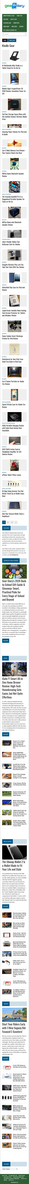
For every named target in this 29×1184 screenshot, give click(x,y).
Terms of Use (23, 1178)
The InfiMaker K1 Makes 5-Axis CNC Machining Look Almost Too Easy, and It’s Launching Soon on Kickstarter (19, 993)
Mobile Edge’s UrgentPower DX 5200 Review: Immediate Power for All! (14, 91)
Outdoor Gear (7, 23)
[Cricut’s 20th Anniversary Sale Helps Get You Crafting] (6, 984)
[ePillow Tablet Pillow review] (14, 470)
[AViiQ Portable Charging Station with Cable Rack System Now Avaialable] (14, 420)
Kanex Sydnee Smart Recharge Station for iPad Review (12, 337)
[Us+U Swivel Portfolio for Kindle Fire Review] (14, 376)
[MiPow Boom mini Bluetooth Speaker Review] (14, 217)
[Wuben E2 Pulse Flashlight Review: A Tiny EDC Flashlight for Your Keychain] (6, 778)
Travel (13, 423)
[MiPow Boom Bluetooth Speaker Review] (14, 168)
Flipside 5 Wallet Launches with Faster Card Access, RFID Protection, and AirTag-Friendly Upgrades (20, 1145)
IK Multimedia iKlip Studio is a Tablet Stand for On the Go (12, 66)
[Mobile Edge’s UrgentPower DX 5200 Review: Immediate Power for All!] (14, 83)
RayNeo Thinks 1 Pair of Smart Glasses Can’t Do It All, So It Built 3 (19, 962)
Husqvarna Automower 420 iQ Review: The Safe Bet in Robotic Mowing (19, 793)
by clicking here (14, 555)
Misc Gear (14, 26)
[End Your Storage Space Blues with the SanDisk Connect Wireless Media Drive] (14, 109)
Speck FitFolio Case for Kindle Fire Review (13, 405)
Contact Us (11, 1180)
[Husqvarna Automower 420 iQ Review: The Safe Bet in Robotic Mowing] (6, 795)
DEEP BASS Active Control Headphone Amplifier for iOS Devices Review (11, 452)
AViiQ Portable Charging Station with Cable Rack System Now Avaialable (13, 428)
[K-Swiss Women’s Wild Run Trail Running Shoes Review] (6, 786)
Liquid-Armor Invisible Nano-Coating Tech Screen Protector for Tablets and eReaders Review (14, 313)
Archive (5, 1180)
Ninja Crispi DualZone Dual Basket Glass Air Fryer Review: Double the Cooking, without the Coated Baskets (19, 944)
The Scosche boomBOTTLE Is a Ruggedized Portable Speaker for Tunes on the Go (13, 199)
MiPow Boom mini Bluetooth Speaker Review (11, 223)
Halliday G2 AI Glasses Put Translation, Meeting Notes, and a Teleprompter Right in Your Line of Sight (19, 1127)
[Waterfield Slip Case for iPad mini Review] (14, 282)
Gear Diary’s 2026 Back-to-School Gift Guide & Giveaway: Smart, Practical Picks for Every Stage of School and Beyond (14, 590)
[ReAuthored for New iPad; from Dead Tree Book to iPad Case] (14, 354)
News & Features (6, 129)
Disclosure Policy (7, 1177)
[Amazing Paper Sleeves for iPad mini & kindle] (14, 127)
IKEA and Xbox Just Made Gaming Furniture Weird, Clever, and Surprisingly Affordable (19, 925)
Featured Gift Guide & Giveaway (11, 560)
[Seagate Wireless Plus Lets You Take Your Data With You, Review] (14, 259)
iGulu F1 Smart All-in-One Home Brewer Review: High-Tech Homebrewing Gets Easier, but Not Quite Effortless (12, 687)
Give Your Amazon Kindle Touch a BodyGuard (13, 515)
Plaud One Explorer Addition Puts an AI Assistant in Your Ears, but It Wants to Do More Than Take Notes (19, 915)
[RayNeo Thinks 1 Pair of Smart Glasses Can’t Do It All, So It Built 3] (6, 964)
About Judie (4, 1175)
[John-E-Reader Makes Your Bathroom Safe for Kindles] (14, 237)
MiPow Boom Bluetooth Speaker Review (13, 174)
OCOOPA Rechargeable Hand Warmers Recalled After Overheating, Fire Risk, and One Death (19, 1098)
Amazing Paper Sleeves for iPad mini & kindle (14, 133)
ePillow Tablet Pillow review (11, 474)
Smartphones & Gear (8, 16)
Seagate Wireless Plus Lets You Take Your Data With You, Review (13, 265)
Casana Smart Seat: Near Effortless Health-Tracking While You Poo (19, 1117)
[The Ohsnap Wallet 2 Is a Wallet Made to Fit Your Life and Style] (14, 858)
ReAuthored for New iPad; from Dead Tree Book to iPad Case (12, 360)
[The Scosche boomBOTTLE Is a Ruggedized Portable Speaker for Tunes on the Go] (14, 191)
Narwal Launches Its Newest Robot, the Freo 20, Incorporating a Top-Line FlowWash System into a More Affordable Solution (19, 1077)
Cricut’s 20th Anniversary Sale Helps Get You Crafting (19, 982)
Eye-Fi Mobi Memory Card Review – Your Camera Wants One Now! (14, 151)
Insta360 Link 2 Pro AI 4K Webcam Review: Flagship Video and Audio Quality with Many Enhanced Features (20, 766)
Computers (16, 23)
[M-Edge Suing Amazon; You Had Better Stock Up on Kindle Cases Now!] (14, 486)
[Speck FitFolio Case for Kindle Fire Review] (14, 399)
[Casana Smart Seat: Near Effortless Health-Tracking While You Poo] (6, 1119)
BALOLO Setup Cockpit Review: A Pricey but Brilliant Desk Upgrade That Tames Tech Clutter (20, 803)
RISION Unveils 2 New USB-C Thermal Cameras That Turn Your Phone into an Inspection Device (20, 1088)
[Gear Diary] (14, 6)
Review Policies (22, 1175)
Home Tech (19, 16)
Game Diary (6, 26)
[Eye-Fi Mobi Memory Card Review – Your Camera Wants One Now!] (14, 145)
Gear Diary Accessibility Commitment (11, 1178)
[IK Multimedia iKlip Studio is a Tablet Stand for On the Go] (14, 60)
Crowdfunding (6, 239)
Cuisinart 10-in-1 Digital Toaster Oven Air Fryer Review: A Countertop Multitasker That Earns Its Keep (19, 744)
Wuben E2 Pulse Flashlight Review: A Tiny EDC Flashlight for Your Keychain (19, 776)
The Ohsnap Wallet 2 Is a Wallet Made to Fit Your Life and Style (13, 865)
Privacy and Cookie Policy (18, 1177)
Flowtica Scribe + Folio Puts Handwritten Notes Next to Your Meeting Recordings (19, 934)
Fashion (21, 26)
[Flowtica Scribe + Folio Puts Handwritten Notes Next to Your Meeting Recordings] (6, 937)
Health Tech (14, 19)
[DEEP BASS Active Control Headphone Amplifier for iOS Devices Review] (14, 444)
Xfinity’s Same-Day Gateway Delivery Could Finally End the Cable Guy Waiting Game (19, 1136)
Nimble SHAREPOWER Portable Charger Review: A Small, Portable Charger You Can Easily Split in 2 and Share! (19, 756)
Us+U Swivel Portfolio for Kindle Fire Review (13, 382)
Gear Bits (6, 1004)
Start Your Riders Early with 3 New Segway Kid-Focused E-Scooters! (14, 1028)
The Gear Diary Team (13, 1175)
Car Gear (5, 19)
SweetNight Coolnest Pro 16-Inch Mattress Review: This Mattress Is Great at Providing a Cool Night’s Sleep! (20, 972)
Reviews (4, 63)
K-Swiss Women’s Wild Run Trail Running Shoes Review (19, 784)
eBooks (4, 402)
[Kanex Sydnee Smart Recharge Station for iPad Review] (14, 331)
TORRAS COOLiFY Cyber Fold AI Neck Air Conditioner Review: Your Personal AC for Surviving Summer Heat (20, 813)
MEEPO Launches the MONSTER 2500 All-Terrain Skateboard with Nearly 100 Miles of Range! (19, 1108)
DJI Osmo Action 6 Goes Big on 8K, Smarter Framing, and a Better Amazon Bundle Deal (20, 953)
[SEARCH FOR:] (14, 34)
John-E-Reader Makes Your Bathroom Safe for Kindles (11, 243)
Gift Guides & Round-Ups (10, 30)
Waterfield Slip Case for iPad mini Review (13, 288)
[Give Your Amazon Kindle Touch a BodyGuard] (14, 509)
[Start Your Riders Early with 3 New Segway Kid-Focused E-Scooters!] (14, 1021)
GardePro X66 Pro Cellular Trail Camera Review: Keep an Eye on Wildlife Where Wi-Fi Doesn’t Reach (20, 823)
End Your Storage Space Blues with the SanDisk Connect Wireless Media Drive (14, 116)
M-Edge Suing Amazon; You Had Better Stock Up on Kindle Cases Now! (13, 493)
